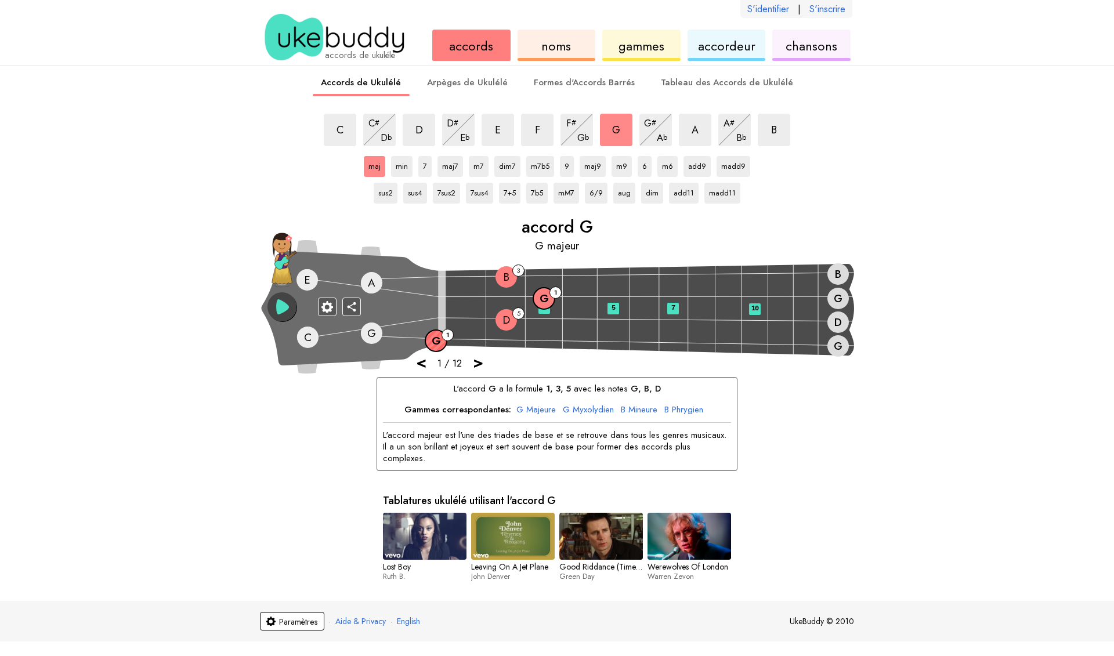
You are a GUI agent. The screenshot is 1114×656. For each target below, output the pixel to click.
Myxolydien (588, 410)
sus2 (387, 191)
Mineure (639, 410)
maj (376, 164)
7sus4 (482, 191)
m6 (670, 164)
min (404, 164)
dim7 (509, 164)
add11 (685, 191)
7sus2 (448, 191)
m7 (481, 164)
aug (626, 191)
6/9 (598, 191)
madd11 (722, 191)
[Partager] (351, 307)
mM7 (568, 191)
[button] (281, 306)
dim (654, 191)
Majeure (536, 410)
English (408, 621)
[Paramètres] (327, 307)
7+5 (512, 191)
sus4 (417, 191)
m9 (624, 164)
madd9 (733, 164)
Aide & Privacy (360, 621)
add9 (699, 164)
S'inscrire (827, 9)
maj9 (595, 164)
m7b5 (542, 164)
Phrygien (683, 410)
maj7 (452, 164)
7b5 (539, 191)
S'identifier (768, 9)
